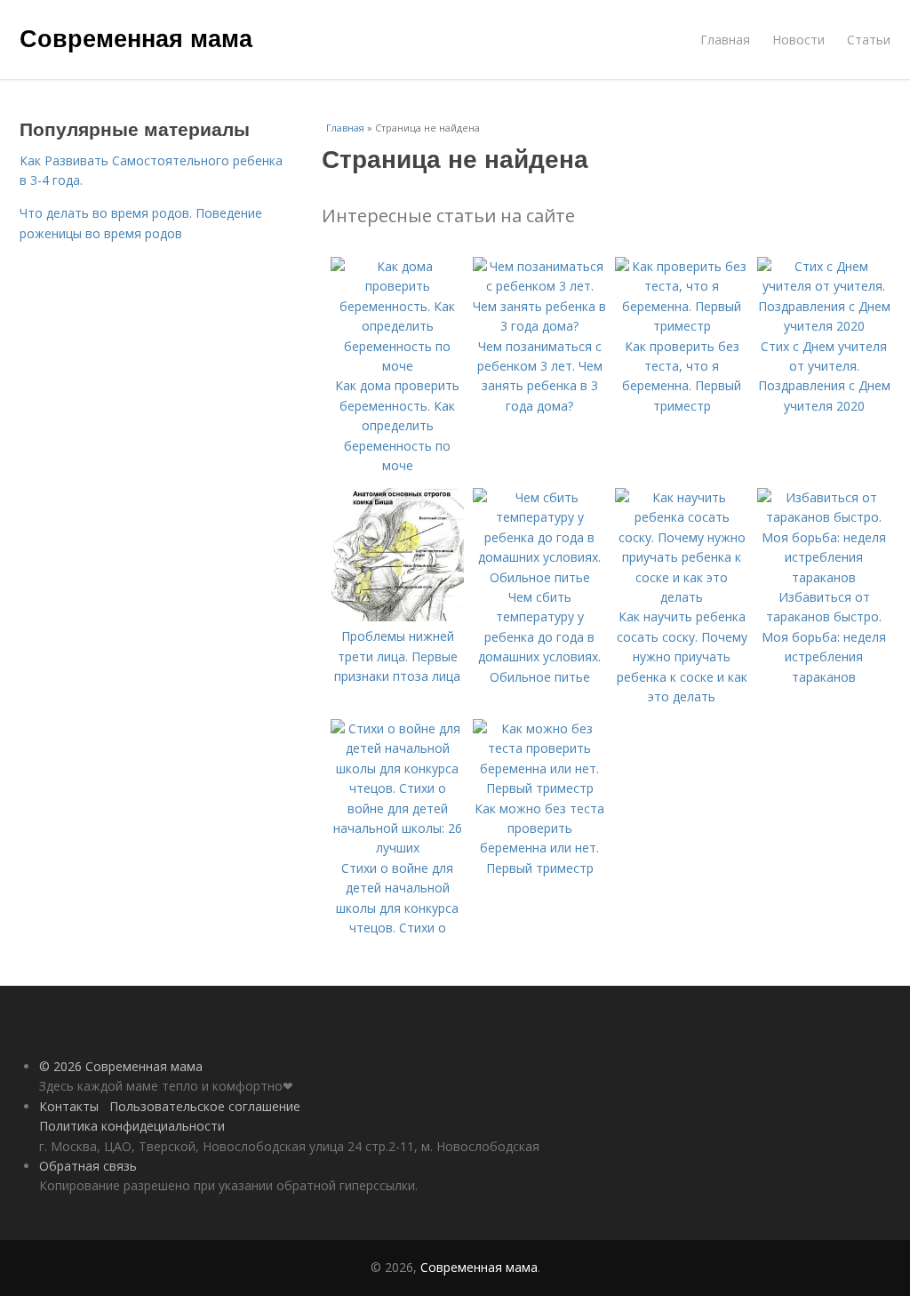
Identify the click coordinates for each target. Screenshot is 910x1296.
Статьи (868, 39)
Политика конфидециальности (132, 1125)
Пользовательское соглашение (204, 1106)
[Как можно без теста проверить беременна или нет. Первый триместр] (539, 788)
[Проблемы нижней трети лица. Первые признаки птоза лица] (397, 616)
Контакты (69, 1106)
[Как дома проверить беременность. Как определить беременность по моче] (397, 365)
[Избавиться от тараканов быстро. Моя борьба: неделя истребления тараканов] (823, 577)
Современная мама (136, 37)
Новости (798, 39)
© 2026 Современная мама (121, 1066)
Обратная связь (88, 1165)
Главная (725, 39)
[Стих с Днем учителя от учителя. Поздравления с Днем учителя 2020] (823, 325)
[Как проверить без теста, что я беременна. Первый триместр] (681, 325)
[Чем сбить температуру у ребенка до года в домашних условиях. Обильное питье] (539, 577)
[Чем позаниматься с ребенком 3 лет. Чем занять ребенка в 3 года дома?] (539, 325)
